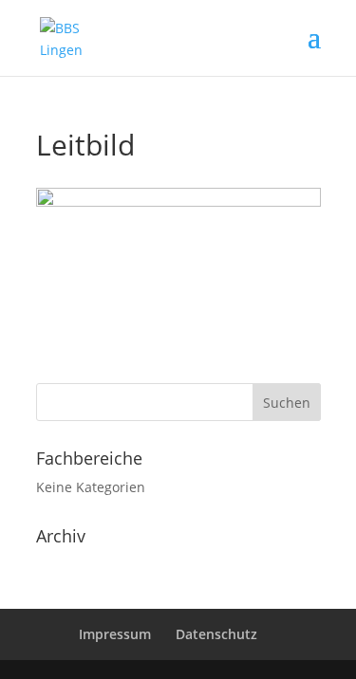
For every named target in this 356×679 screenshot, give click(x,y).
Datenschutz (216, 634)
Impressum (115, 634)
